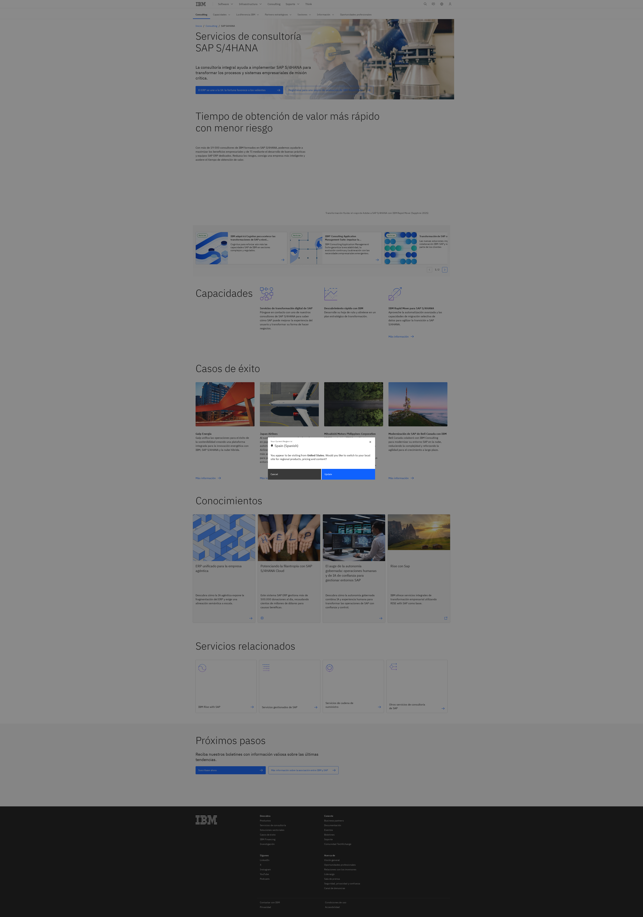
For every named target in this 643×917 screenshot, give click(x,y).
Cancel (274, 474)
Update (328, 474)
